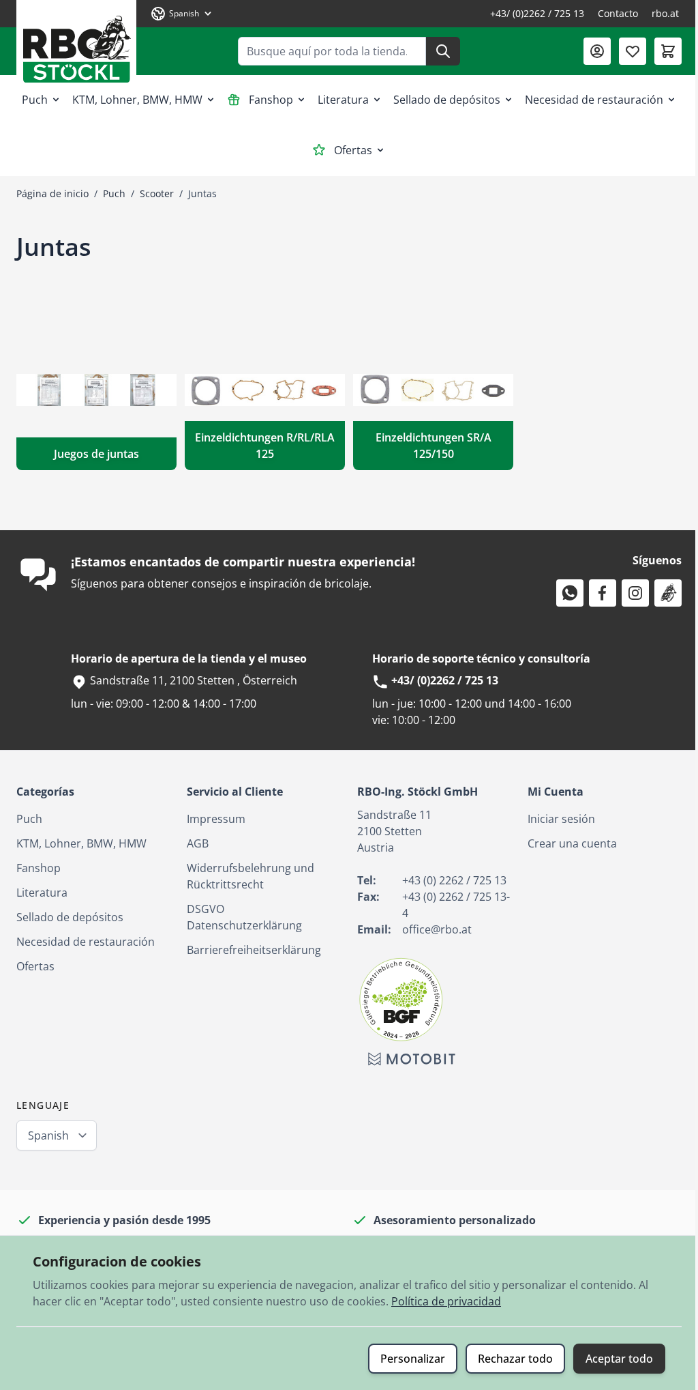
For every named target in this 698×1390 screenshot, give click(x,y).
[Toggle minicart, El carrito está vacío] (668, 51)
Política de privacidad (446, 1301)
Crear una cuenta (572, 843)
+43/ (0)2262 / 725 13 (537, 13)
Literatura (343, 99)
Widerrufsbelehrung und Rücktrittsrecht (250, 876)
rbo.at (665, 13)
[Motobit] (411, 1059)
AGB (198, 843)
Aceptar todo (619, 1358)
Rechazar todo (515, 1358)
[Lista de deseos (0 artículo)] (632, 51)
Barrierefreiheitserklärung (254, 949)
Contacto (618, 13)
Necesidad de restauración (594, 99)
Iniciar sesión (561, 818)
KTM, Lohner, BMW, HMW (137, 99)
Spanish (48, 1135)
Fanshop (271, 99)
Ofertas (353, 150)
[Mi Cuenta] (597, 51)
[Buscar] (443, 51)
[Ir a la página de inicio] (76, 44)
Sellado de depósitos (446, 99)
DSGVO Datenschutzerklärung (244, 917)
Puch (35, 99)
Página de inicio (52, 193)
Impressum (216, 818)
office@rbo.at (437, 929)
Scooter (157, 193)
